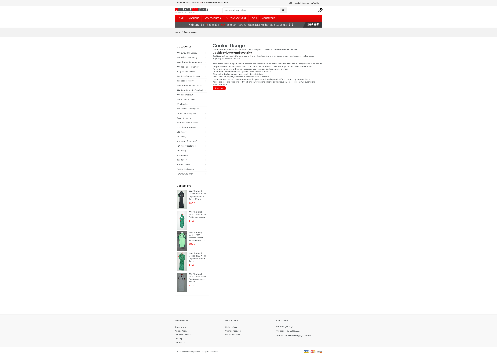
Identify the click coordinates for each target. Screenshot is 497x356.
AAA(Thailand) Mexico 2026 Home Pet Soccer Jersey (197, 214)
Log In (297, 3)
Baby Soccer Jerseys (186, 71)
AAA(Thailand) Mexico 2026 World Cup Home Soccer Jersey (197, 257)
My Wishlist (315, 3)
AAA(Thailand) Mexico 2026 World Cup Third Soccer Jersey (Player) (197, 195)
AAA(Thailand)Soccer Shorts (189, 85)
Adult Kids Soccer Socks (187, 122)
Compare (305, 3)
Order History (231, 327)
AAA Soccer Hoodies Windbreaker (186, 101)
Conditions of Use (183, 334)
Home (177, 32)
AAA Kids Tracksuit (185, 95)
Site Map (178, 338)
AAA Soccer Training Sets (188, 108)
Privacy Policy (181, 331)
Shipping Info (180, 327)
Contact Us (180, 342)
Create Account (232, 334)
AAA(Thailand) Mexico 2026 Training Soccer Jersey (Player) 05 (197, 236)
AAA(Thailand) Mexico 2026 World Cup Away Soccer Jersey (197, 278)
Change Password (233, 331)
